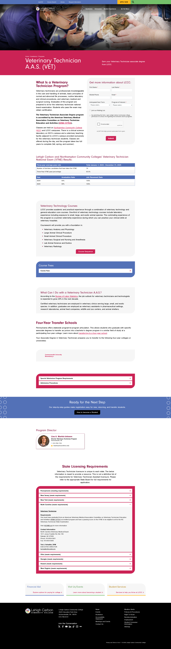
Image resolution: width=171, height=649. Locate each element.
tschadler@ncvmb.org (48, 549)
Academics (89, 9)
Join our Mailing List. (98, 110)
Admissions (98, 9)
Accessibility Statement (100, 618)
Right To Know (129, 615)
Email (113, 95)
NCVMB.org (48, 526)
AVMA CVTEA (65, 123)
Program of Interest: (118, 102)
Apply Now (124, 2)
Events (98, 612)
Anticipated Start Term (97, 102)
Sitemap (127, 627)
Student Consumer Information (131, 623)
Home (27, 56)
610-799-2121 (63, 617)
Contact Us (99, 624)
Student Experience (110, 9)
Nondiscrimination (130, 617)
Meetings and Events (103, 621)
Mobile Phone (94, 95)
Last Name (115, 87)
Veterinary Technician (48, 511)
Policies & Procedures (132, 612)
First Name (93, 87)
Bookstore (99, 615)
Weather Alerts (129, 609)
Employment (128, 620)
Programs (41, 56)
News (97, 609)
